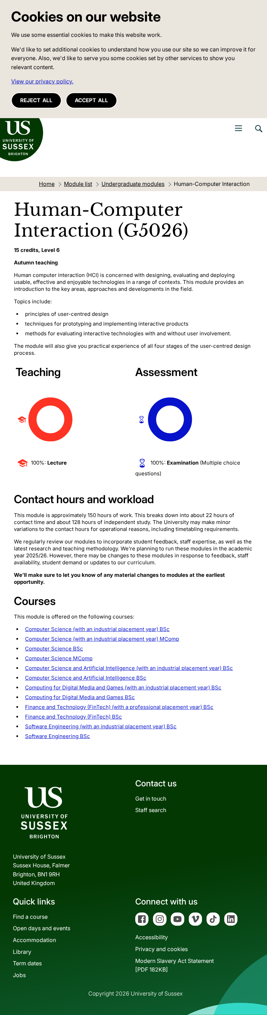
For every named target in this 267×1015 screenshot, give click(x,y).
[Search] (258, 133)
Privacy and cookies (161, 949)
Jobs (19, 975)
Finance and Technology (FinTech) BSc (73, 716)
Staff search (150, 810)
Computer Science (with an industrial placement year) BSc (97, 629)
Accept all (91, 100)
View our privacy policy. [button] (42, 81)
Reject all (36, 100)
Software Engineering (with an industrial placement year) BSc (101, 726)
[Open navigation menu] (238, 128)
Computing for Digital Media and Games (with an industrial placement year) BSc (123, 687)
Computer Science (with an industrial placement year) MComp (102, 639)
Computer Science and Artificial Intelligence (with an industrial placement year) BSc (129, 668)
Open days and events (41, 928)
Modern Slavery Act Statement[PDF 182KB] (174, 965)
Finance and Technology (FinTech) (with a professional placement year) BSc (119, 707)
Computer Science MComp (58, 658)
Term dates (27, 963)
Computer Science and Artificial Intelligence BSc (85, 677)
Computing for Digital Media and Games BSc (80, 697)
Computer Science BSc (54, 648)
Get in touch (150, 798)
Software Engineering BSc (57, 736)
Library (22, 951)
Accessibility (151, 937)
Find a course (30, 916)
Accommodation (34, 939)
